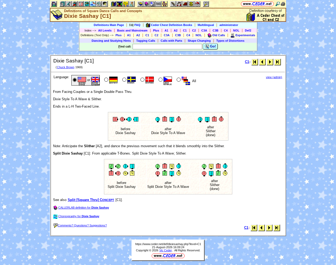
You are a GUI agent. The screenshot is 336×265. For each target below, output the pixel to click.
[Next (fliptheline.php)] (270, 62)
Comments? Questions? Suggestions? (82, 225)
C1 (185, 30)
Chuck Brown (65, 67)
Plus (156, 30)
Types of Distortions (230, 40)
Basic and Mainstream (132, 30)
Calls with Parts (171, 40)
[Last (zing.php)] (277, 62)
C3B (215, 30)
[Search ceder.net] (278, 4)
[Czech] (165, 80)
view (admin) (274, 77)
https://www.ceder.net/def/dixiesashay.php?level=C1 (168, 244)
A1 (166, 30)
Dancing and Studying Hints (111, 40)
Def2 (248, 30)
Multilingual (206, 24)
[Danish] (146, 80)
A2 (175, 30)
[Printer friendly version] (283, 4)
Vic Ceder (165, 250)
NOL (236, 30)
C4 (226, 30)
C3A (204, 30)
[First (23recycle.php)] (254, 62)
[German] (110, 80)
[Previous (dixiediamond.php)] (262, 62)
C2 (194, 30)
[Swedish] (128, 80)
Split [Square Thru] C (91, 200)
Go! (212, 46)
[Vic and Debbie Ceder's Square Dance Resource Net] (257, 4)
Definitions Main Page (109, 24)
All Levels (105, 30)
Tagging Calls (145, 40)
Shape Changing (199, 40)
